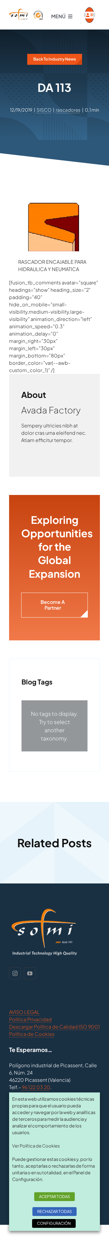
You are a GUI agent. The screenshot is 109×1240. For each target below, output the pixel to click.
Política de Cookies (31, 1034)
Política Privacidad (30, 1019)
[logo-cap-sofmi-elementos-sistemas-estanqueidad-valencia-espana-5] (26, 11)
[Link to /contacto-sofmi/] (89, 15)
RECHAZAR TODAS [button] (54, 1211)
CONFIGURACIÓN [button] (54, 1223)
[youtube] (30, 973)
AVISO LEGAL (24, 1012)
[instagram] (15, 973)
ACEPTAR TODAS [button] (54, 1196)
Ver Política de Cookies (36, 1145)
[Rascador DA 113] (54, 201)
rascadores (68, 110)
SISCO (44, 110)
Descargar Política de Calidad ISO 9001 (54, 1026)
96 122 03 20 (36, 1087)
